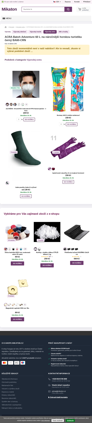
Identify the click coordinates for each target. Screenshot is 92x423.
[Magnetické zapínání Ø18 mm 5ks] (17, 288)
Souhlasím (70, 420)
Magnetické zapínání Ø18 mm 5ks (17, 308)
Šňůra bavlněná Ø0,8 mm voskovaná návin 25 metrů (17, 253)
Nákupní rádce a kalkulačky (12, 408)
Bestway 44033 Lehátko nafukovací (68, 115)
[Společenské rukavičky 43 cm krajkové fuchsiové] (68, 148)
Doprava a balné (8, 392)
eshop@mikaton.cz (59, 391)
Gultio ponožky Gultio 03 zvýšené (25, 187)
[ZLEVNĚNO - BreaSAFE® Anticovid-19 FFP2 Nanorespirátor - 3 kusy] (26, 84)
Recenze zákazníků (9, 398)
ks (22, 119)
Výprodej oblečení (19, 32)
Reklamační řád (7, 385)
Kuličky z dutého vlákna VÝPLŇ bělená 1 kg (47, 253)
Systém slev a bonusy (10, 401)
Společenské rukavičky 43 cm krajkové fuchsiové (68, 173)
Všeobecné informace (10, 379)
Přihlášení (86, 2)
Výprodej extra (50, 32)
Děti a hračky (63, 32)
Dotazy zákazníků (8, 395)
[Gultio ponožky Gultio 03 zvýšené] (26, 156)
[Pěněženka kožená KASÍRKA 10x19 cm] (76, 233)
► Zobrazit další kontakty (58, 397)
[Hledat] (68, 9)
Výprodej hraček (35, 32)
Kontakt (77, 2)
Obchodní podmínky (9, 382)
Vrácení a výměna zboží (10, 389)
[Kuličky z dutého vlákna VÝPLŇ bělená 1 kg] (47, 233)
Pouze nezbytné (58, 420)
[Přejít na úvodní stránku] (6, 27)
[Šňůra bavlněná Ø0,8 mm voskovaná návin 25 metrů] (17, 233)
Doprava (68, 2)
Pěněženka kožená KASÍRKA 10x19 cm (77, 253)
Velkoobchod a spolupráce (11, 405)
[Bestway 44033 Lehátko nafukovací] (68, 89)
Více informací (45, 420)
